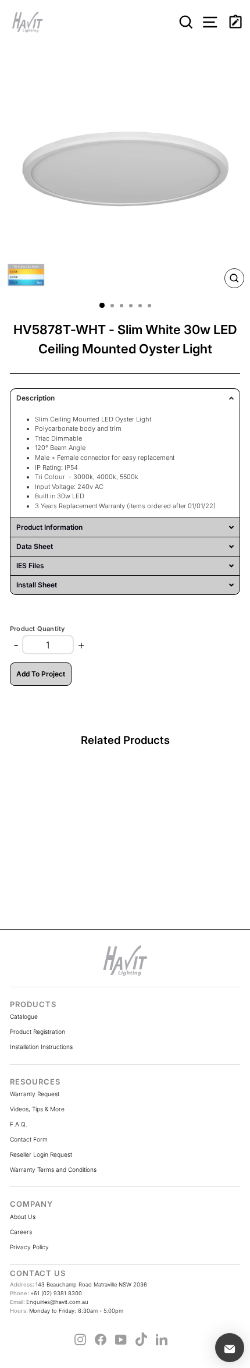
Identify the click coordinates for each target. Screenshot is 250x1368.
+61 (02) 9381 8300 (46, 1293)
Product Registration (37, 1031)
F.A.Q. (18, 1124)
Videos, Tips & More (37, 1108)
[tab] (125, 397)
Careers (21, 1231)
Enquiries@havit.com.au (49, 1302)
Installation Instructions (41, 1046)
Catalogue (24, 1016)
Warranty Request (34, 1093)
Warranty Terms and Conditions (53, 1169)
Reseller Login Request (41, 1154)
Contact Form (29, 1139)
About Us (22, 1216)
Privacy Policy (29, 1246)
